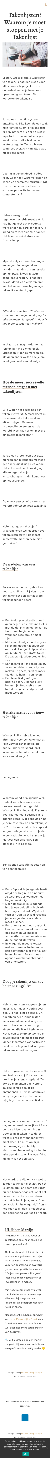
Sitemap (24, 1372)
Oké (26, 1454)
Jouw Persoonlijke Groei (23, 1319)
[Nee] (46, 1447)
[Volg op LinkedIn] (25, 1417)
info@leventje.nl (35, 1372)
